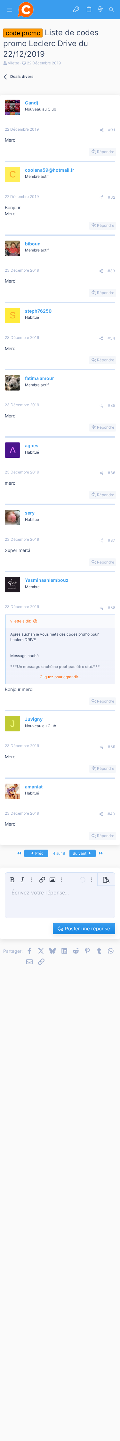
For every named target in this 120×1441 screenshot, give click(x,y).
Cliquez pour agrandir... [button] (60, 676)
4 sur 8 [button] (59, 853)
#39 (111, 746)
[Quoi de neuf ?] (100, 9)
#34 (111, 338)
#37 (111, 540)
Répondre (105, 151)
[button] (9, 9)
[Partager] (102, 130)
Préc (39, 853)
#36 (111, 472)
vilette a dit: (20, 621)
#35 (111, 405)
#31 (111, 130)
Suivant (80, 853)
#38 (111, 607)
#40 (111, 813)
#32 (111, 197)
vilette (13, 63)
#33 (111, 270)
